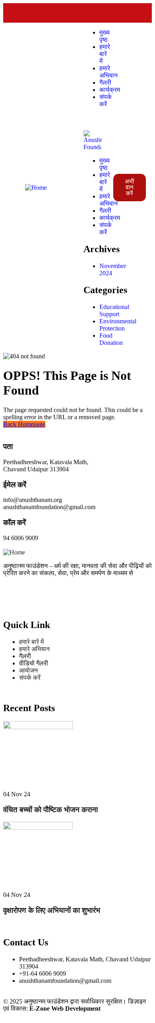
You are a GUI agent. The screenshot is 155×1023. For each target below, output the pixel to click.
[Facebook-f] (71, 15)
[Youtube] (136, 15)
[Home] (36, 187)
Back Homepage (24, 424)
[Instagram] (93, 15)
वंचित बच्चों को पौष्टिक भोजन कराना (50, 809)
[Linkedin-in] (114, 15)
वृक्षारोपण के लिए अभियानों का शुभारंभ (51, 910)
